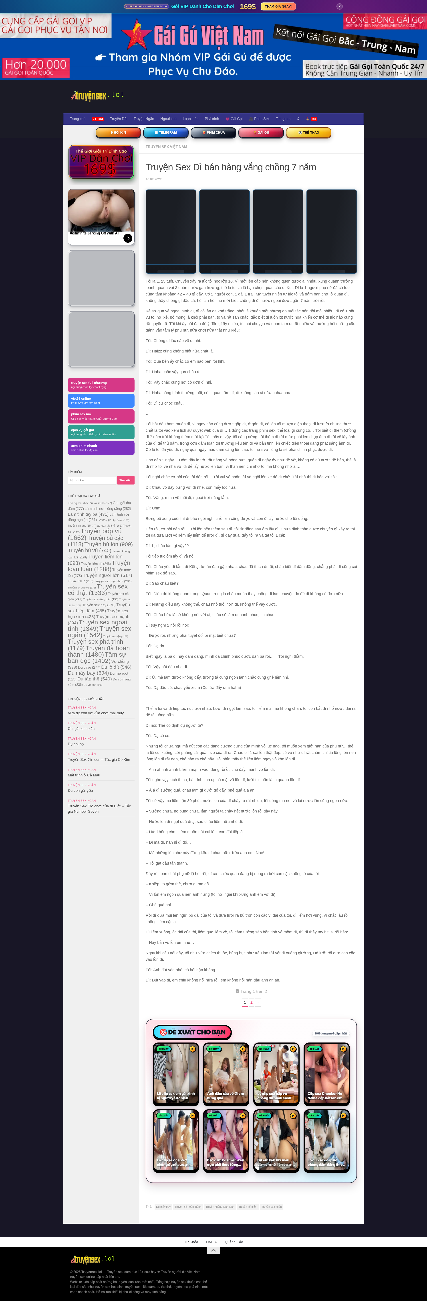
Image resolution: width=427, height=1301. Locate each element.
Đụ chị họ (76, 744)
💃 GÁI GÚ (261, 132)
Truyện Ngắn (144, 119)
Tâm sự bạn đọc (97, 657)
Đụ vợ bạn (93, 684)
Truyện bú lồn (108, 544)
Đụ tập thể (94, 678)
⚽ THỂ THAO (308, 132)
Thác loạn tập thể (108, 525)
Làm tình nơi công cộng (108, 509)
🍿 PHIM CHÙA (213, 132)
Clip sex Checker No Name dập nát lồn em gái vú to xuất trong (325, 1095)
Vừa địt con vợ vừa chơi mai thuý (96, 713)
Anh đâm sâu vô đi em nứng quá (225, 1095)
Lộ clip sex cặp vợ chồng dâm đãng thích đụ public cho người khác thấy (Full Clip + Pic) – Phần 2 (326, 1162)
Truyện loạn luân (99, 565)
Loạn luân (191, 119)
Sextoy (107, 520)
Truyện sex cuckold (82, 587)
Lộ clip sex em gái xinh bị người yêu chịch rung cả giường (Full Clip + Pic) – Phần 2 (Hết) (176, 1095)
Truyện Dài (118, 119)
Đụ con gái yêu (80, 790)
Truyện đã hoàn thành (188, 1206)
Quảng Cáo (234, 1242)
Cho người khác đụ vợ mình (90, 503)
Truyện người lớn (107, 575)
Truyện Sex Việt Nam (166, 147)
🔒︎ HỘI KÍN (118, 132)
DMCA (211, 1242)
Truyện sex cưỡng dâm (100, 599)
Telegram (283, 119)
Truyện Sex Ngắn (82, 707)
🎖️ (310, 119)
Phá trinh (212, 119)
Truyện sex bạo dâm (113, 581)
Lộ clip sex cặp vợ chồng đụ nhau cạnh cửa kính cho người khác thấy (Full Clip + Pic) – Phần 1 (174, 1162)
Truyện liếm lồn (248, 1206)
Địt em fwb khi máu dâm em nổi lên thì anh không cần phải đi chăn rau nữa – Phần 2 (276, 1162)
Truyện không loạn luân (220, 1206)
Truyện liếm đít (96, 564)
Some (123, 520)
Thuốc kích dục (80, 525)
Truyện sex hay (98, 605)
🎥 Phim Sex (259, 119)
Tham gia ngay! (278, 6)
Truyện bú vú (89, 550)
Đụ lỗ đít (116, 667)
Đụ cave (89, 667)
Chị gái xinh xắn (81, 729)
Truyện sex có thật (98, 589)
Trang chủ (78, 119)
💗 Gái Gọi (234, 119)
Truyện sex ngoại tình (97, 625)
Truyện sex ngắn (272, 1206)
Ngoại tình (168, 119)
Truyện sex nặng (115, 636)
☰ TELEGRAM (166, 132)
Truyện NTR (80, 581)
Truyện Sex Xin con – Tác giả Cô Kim (99, 759)
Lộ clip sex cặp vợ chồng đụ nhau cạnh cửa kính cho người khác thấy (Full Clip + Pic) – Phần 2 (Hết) (274, 1095)
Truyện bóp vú (95, 534)
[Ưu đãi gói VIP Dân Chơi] (101, 162)
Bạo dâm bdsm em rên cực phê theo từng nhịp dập (225, 1162)
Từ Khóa (191, 1242)
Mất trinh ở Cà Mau (84, 775)
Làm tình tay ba (88, 514)
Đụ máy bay (163, 1206)
